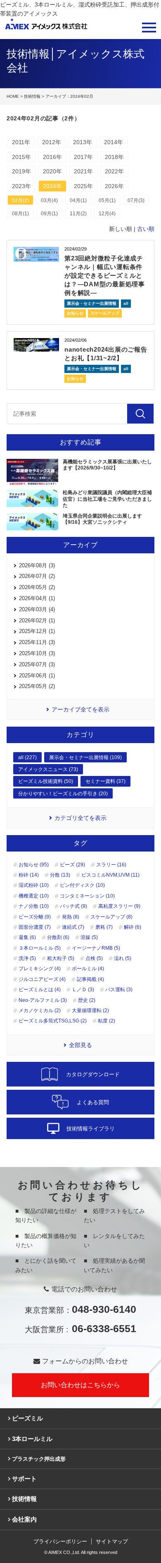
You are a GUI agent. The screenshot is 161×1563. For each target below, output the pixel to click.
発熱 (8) (70, 917)
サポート (24, 1478)
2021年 (83, 171)
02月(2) (20, 200)
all (125, 303)
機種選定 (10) (34, 896)
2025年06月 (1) (37, 675)
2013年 (82, 142)
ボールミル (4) (88, 968)
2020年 (52, 171)
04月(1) (78, 200)
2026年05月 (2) (37, 587)
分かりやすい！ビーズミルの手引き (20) (63, 793)
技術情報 (32, 96)
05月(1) (107, 200)
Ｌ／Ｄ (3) (83, 989)
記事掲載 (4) (90, 979)
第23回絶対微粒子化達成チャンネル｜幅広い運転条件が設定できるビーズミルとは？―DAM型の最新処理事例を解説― (104, 275)
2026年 (114, 186)
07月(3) (136, 200)
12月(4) (107, 213)
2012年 (51, 142)
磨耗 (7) (104, 927)
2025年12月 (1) (37, 631)
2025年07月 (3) (37, 664)
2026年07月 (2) (37, 576)
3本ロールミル (32, 1438)
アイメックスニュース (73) (48, 769)
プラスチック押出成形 (39, 1459)
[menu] (149, 27)
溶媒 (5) (89, 937)
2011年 (21, 142)
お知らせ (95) (34, 865)
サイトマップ (112, 1541)
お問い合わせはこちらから (80, 1384)
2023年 (21, 186)
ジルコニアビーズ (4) (42, 979)
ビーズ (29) (72, 865)
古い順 (145, 229)
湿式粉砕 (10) (34, 885)
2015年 (21, 157)
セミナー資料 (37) (105, 781)
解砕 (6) (132, 927)
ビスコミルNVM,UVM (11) (110, 875)
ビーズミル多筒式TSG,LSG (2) (53, 1021)
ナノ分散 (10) (34, 906)
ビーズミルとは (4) (40, 989)
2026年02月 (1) (37, 620)
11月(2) (78, 213)
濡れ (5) (122, 958)
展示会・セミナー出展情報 (91, 303)
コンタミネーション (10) (87, 896)
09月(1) (49, 213)
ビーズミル (27, 1418)
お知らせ (75, 313)
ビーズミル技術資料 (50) (45, 781)
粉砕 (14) (29, 875)
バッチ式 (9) (73, 906)
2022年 (114, 171)
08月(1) (20, 213)
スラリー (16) (111, 865)
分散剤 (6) (58, 937)
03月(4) (49, 200)
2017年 (83, 157)
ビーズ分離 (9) (35, 917)
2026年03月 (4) (37, 609)
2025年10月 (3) (37, 653)
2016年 (52, 157)
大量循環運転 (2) (90, 1010)
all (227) (27, 757)
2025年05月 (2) (37, 686)
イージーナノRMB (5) (96, 948)
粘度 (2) (106, 1021)
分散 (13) (60, 875)
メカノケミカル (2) (40, 1010)
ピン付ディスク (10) (82, 885)
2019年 (21, 171)
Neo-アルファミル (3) (43, 1000)
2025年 (83, 186)
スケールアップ (104, 313)
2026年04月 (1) (37, 598)
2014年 (113, 142)
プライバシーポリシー (60, 1541)
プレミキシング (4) (40, 968)
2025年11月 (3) (37, 642)
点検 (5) (94, 958)
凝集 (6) (27, 937)
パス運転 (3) (119, 989)
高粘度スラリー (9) (119, 906)
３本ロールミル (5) (40, 948)
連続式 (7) (73, 927)
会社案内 (24, 1519)
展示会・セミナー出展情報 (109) (85, 757)
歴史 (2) (86, 1000)
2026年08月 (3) (37, 565)
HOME (13, 96)
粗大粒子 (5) (60, 958)
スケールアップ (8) (111, 917)
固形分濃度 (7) (35, 927)
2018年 (114, 157)
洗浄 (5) (27, 958)
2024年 (52, 186)
